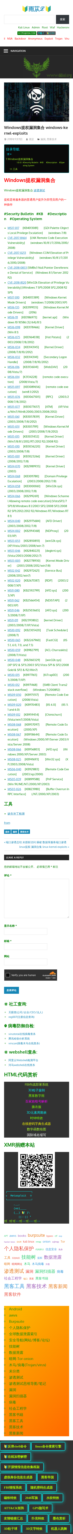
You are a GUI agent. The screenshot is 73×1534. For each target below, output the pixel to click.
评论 (8, 875)
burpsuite (36, 1235)
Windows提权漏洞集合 (20, 159)
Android (15, 1309)
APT (6, 1236)
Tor (63, 1241)
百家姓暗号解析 (36, 1101)
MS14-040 (14, 521)
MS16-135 (13, 307)
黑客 (31, 1278)
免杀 (60, 1249)
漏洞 (43, 139)
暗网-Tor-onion (21, 1358)
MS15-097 (14, 387)
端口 (25, 1278)
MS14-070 (14, 466)
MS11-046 (13, 610)
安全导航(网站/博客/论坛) (29, 1340)
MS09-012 (14, 714)
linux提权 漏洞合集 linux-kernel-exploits (43, 846)
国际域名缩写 (36, 1135)
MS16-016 (13, 367)
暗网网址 (17, 1264)
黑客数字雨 (36, 1096)
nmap (38, 1241)
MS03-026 (14, 789)
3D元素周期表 (37, 1112)
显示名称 (10, 925)
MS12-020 (14, 580)
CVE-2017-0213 (17, 253)
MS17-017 (13, 228)
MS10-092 (14, 630)
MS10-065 (14, 640)
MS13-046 (14, 550)
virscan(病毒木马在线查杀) (24, 1043)
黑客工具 (14, 1286)
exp (60, 1236)
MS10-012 (14, 685)
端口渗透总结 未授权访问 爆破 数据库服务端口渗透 (36, 842)
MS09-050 (14, 694)
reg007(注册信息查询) (21, 1017)
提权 (7, 831)
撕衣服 (36, 1107)
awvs (12, 1235)
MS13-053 (14, 541)
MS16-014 (13, 377)
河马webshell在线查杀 (22, 1065)
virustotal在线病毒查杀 (22, 1034)
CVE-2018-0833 (17, 267)
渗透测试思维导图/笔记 (27, 1383)
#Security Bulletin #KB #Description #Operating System (44, 164)
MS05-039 (14, 779)
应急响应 (16, 1258)
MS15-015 (13, 436)
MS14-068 (14, 476)
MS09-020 (14, 704)
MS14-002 (14, 531)
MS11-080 (14, 590)
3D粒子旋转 (36, 1090)
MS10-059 (14, 650)
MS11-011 (13, 620)
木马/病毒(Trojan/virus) (27, 1364)
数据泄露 (53, 1257)
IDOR (19, 1242)
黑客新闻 (58, 1286)
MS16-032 (14, 357)
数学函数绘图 (36, 1129)
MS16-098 (14, 327)
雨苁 (31, 139)
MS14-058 (14, 486)
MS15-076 (14, 397)
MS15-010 (14, 446)
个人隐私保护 (19, 1248)
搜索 (62, 19)
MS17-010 (13, 297)
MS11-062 (13, 600)
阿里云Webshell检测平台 (23, 1060)
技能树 (28, 1257)
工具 (15, 169)
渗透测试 (39, 190)
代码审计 (39, 1249)
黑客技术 (52, 139)
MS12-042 (14, 570)
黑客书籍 (41, 1278)
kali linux (28, 1241)
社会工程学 (13, 1278)
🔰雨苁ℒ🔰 (36, 8)
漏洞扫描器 (45, 1271)
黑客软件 (12, 1294)
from (7, 823)
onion (46, 1241)
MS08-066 (14, 749)
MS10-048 (14, 660)
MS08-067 (14, 734)
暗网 (7, 1264)
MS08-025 (14, 759)
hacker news (9, 1242)
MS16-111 (13, 317)
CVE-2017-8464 (17, 238)
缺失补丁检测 (16, 813)
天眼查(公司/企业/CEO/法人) (26, 1012)
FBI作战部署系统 (36, 1084)
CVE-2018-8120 (17, 282)
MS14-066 (14, 496)
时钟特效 (36, 1118)
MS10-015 (14, 675)
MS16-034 (14, 347)
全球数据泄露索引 (23, 1333)
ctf (56, 1235)
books (22, 1235)
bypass (49, 1235)
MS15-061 (13, 416)
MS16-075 (14, 337)
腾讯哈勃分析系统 (19, 1038)
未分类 (14, 1371)
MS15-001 (14, 456)
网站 (6, 956)
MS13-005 (14, 560)
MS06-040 (14, 769)
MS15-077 (14, 406)
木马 (27, 1264)
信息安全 (51, 1249)
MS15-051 (13, 426)
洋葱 (48, 1264)
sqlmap (55, 1241)
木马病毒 (38, 1264)
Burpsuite (16, 1321)
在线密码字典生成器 (36, 1124)
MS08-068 (14, 724)
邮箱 (8, 941)
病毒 (60, 1271)
